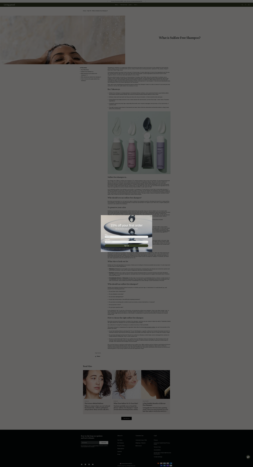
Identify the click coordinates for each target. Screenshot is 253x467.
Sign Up (126, 245)
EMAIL (106, 234)
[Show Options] (147, 242)
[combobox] (126, 242)
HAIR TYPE (107, 239)
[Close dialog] (151, 216)
